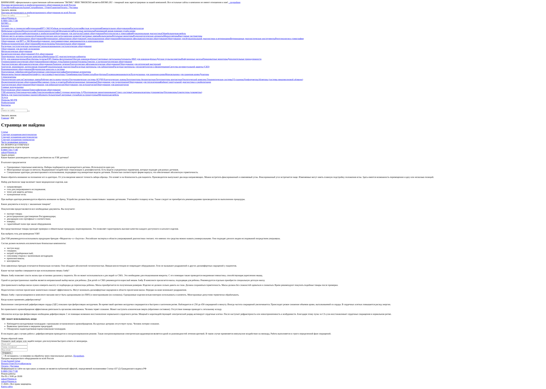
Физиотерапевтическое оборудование (19, 82)
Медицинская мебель (108, 95)
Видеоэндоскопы (46, 43)
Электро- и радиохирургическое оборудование (109, 61)
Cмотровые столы (69, 95)
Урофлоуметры (251, 79)
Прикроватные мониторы (215, 59)
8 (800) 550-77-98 (9, 20)
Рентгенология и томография (118, 33)
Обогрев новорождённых (84, 59)
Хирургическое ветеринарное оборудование (22, 38)
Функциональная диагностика (147, 33)
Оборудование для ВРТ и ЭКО (16, 41)
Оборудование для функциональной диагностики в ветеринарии (198, 38)
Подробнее (78, 356)
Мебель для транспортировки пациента (20, 95)
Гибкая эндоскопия (61, 28)
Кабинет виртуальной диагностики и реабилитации (185, 82)
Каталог (5, 26)
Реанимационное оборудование (16, 69)
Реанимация (100, 31)
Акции (26, 7)
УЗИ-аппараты (8, 92)
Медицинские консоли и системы (48, 69)
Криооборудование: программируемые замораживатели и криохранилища (67, 41)
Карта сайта (7, 386)
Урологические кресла (12, 79)
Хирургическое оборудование (15, 84)
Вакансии (18, 7)
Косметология (137, 28)
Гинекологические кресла (47, 36)
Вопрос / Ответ (43, 7)
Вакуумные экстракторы (190, 36)
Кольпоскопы (105, 36)
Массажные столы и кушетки (52, 82)
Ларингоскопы (70, 61)
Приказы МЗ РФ (9, 100)
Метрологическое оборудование (16, 51)
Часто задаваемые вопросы (14, 142)
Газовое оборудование (93, 33)
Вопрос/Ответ (8, 363)
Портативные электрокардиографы (48, 72)
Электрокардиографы (26, 92)
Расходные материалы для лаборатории (94, 66)
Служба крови (128, 31)
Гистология (75, 28)
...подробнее (234, 2)
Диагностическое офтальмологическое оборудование (27, 64)
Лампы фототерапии (62, 59)
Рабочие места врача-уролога (55, 79)
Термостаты (88, 74)
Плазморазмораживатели (118, 74)
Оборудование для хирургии (68, 33)
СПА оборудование (43, 54)
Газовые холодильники (12, 87)
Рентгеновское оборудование (15, 90)
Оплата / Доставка (69, 7)
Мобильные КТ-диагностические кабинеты (64, 56)
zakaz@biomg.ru (8, 18)
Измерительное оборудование (115, 28)
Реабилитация (8, 102)
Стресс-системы (123, 92)
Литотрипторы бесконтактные (141, 79)
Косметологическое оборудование (17, 54)
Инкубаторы (100, 74)
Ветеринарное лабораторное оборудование (65, 38)
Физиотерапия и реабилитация (39, 33)
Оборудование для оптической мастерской (140, 64)
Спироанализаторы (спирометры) (147, 92)
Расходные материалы (84, 31)
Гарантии (55, 7)
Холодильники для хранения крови (148, 74)
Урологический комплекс (194, 79)
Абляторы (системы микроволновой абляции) (280, 79)
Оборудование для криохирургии (112, 84)
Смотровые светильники (109, 59)
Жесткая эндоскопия (91, 28)
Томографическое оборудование (45, 90)
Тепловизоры (170, 92)
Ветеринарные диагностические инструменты (252, 38)
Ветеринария (34, 28)
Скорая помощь (113, 31)
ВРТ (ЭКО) (46, 28)
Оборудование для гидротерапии (112, 82)
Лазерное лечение (61, 64)
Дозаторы (204, 74)
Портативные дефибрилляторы (16, 72)
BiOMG (5, 23)
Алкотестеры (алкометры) (189, 92)
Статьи (32, 7)
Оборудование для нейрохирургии (47, 84)
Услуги (4, 97)
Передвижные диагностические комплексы (22, 56)
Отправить (6, 353)
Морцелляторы (171, 36)
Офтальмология (65, 31)
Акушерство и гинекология (14, 28)
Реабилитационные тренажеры (81, 82)
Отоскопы (82, 61)
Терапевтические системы (219, 79)
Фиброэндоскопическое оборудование (19, 43)
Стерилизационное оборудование (102, 38)
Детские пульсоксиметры (169, 59)
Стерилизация (8, 33)
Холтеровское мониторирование (100, 92)
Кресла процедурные (88, 95)
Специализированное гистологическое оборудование (66, 46)
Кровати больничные (50, 95)
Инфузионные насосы (192, 59)
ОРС (49, 59)
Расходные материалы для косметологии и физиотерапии (141, 66)
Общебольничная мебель (174, 33)
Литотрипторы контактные (169, 79)
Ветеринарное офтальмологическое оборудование (142, 38)
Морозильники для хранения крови (182, 74)
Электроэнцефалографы (48, 92)
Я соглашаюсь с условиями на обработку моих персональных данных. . (44, 356)
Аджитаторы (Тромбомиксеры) (67, 74)
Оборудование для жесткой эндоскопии (20, 49)
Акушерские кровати (70, 36)
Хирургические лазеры (115, 79)
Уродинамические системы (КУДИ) (86, 79)
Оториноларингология (47, 31)
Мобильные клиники (11, 31)
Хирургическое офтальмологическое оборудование (95, 64)
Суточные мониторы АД (72, 92)
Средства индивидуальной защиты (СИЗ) (189, 66)
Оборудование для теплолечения (144, 82)
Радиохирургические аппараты (148, 36)
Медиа (10, 7)
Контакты (6, 105)
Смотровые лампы (90, 36)
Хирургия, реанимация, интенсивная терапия (23, 66)
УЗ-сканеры (238, 79)
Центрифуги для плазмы (40, 74)
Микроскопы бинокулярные (14, 74)
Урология (19, 33)
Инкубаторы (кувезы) (36, 59)
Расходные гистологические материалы (20, 46)
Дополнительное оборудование (70, 43)
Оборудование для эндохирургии (80, 84)
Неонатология (29, 31)
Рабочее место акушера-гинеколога (18, 36)
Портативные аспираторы (78, 72)
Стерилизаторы (8, 77)
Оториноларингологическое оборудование (22, 61)
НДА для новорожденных (13, 59)
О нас (4, 7)
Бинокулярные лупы (53, 61)
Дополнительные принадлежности (244, 59)
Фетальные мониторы (122, 36)
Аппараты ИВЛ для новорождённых (139, 59)
